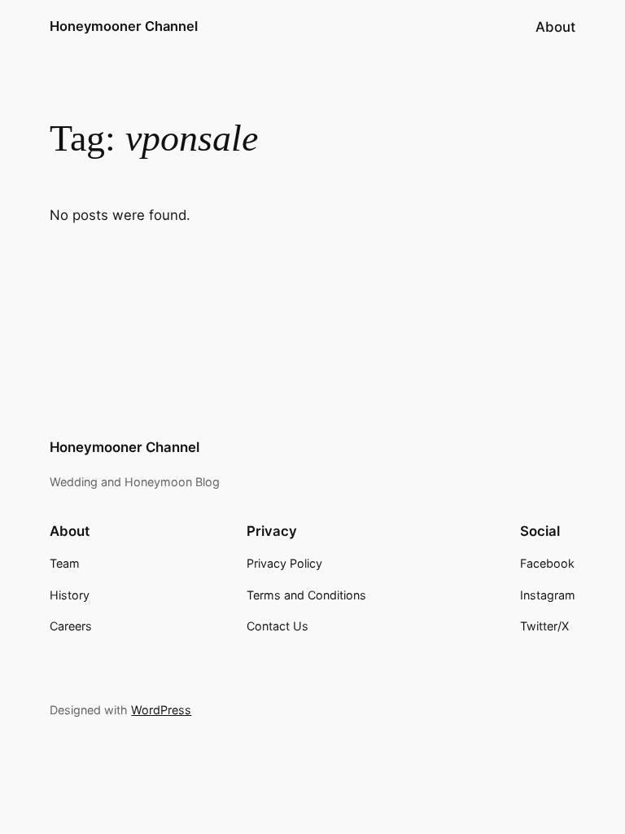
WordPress (161, 710)
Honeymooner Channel (124, 26)
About (555, 27)
